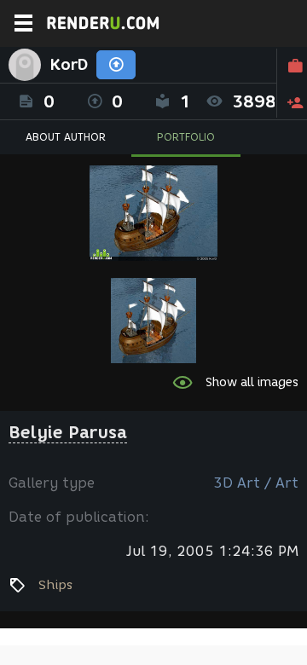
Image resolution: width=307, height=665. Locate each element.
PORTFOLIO (186, 136)
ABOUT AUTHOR (66, 136)
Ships (55, 585)
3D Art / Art (255, 483)
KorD (68, 64)
